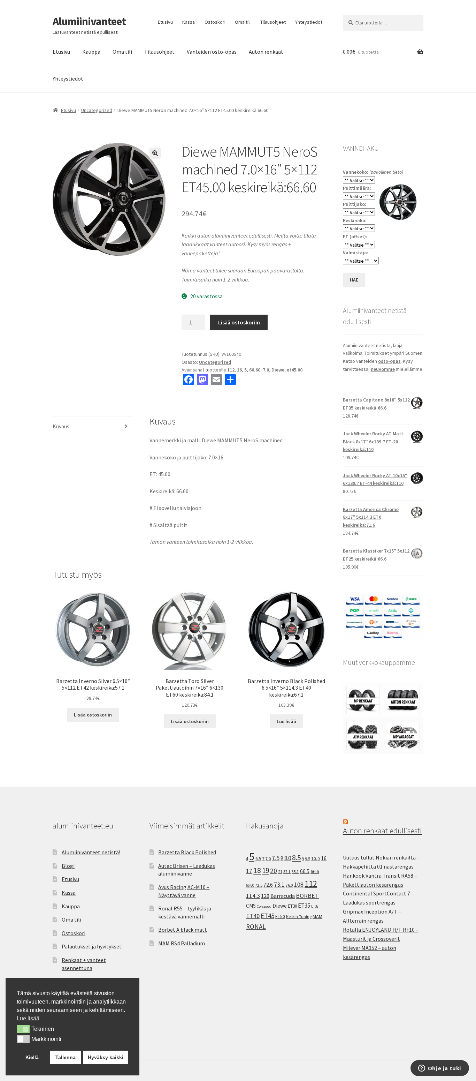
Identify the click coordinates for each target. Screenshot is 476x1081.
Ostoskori (215, 22)
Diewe (277, 370)
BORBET (307, 896)
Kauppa (91, 51)
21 (280, 871)
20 (273, 870)
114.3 (253, 896)
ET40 (253, 916)
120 (265, 896)
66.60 (254, 370)
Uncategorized (96, 110)
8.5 (296, 857)
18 (257, 870)
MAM (317, 916)
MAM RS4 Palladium (181, 943)
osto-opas (389, 361)
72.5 (258, 885)
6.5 (258, 859)
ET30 (292, 906)
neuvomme (383, 369)
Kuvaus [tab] (61, 426)
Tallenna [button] (65, 1057)
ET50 (280, 916)
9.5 (307, 858)
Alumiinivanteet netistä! (91, 852)
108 (299, 884)
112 (231, 370)
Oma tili (243, 22)
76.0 (289, 885)
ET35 (304, 905)
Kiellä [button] (32, 1057)
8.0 (287, 858)
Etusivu (165, 22)
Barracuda (282, 895)
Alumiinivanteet (89, 21)
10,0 (315, 858)
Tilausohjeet (273, 22)
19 (265, 870)
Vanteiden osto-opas (212, 51)
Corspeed (264, 906)
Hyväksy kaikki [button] (105, 1057)
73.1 (279, 884)
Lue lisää (286, 721)
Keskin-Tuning (299, 916)
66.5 (304, 871)
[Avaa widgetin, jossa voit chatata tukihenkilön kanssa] (439, 1069)
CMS (251, 905)
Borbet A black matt (182, 929)
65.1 (295, 871)
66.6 (314, 871)
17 (249, 871)
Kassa (188, 22)
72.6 (268, 884)
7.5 (275, 858)
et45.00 (294, 370)
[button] (155, 153)
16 (239, 370)
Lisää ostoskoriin (239, 322)
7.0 (266, 370)
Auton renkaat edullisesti (382, 830)
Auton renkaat (266, 51)
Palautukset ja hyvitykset (92, 946)
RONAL (256, 926)
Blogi (68, 865)
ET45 (267, 915)
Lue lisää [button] (28, 1018)
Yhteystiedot (308, 22)
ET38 (314, 906)
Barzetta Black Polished (187, 852)
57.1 (287, 871)
